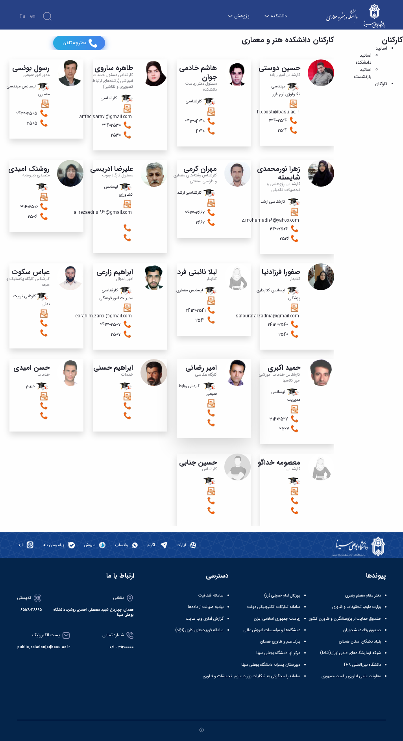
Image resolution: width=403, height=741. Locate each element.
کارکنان (381, 84)
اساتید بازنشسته (362, 73)
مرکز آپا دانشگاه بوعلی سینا (278, 653)
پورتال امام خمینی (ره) (282, 595)
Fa (22, 16)
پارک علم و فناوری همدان (280, 641)
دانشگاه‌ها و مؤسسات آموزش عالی (272, 630)
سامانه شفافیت (211, 595)
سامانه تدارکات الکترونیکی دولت (273, 607)
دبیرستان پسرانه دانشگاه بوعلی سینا (270, 664)
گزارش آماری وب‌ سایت (205, 618)
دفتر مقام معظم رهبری (363, 595)
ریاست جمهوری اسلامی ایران (277, 618)
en (32, 16)
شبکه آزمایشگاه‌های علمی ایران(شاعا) (350, 653)
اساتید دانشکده (363, 59)
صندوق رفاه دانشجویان (362, 630)
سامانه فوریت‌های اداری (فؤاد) (200, 630)
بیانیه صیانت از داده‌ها (206, 607)
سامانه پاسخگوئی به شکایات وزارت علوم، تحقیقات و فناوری (251, 676)
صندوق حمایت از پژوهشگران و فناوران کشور (345, 618)
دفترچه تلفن (74, 43)
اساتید (381, 48)
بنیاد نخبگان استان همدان (360, 641)
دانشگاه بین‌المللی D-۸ (362, 664)
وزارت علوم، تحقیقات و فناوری (356, 607)
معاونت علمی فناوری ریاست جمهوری (351, 676)
